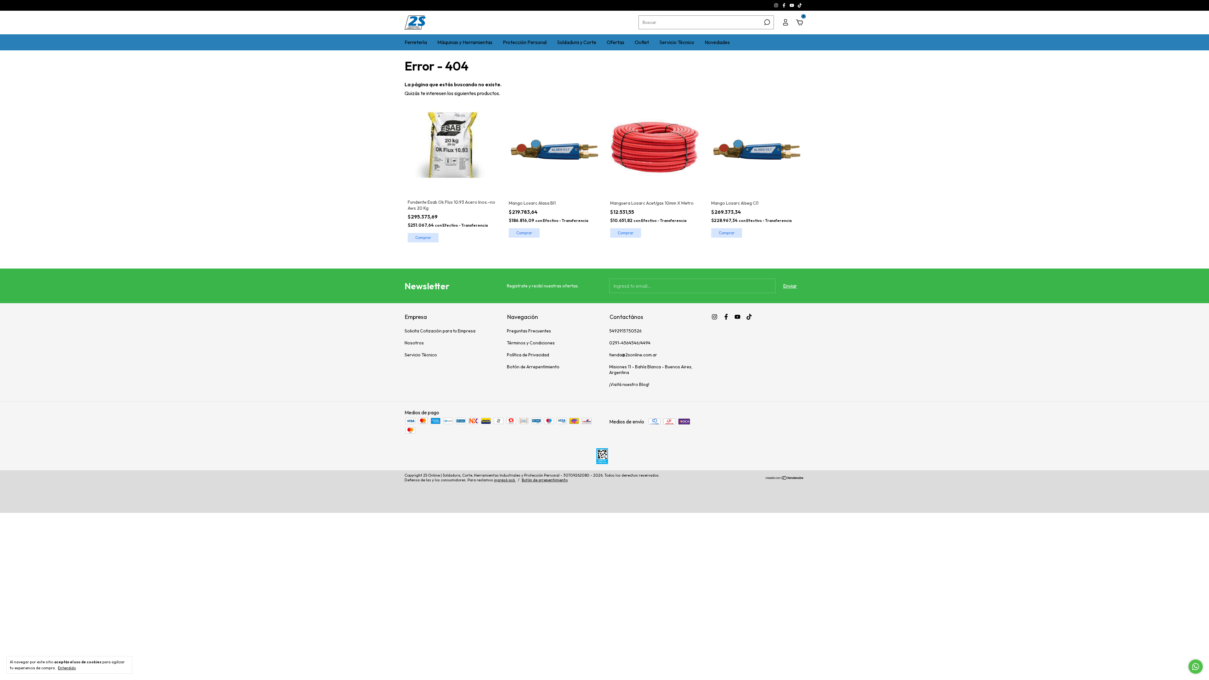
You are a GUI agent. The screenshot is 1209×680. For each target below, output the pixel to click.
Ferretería (416, 42)
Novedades (717, 42)
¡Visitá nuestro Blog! (629, 384)
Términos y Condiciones (531, 343)
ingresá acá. (505, 480)
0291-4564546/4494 (629, 343)
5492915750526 (625, 331)
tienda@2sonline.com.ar (633, 355)
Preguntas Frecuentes (529, 331)
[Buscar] (766, 22)
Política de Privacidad (528, 355)
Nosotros (414, 343)
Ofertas (615, 42)
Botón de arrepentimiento (545, 480)
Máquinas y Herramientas (464, 42)
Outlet (642, 42)
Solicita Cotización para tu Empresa (440, 331)
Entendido (67, 668)
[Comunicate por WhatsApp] (1196, 667)
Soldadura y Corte (576, 42)
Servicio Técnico (676, 42)
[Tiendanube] (784, 478)
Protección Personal (525, 42)
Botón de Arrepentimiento (533, 367)
